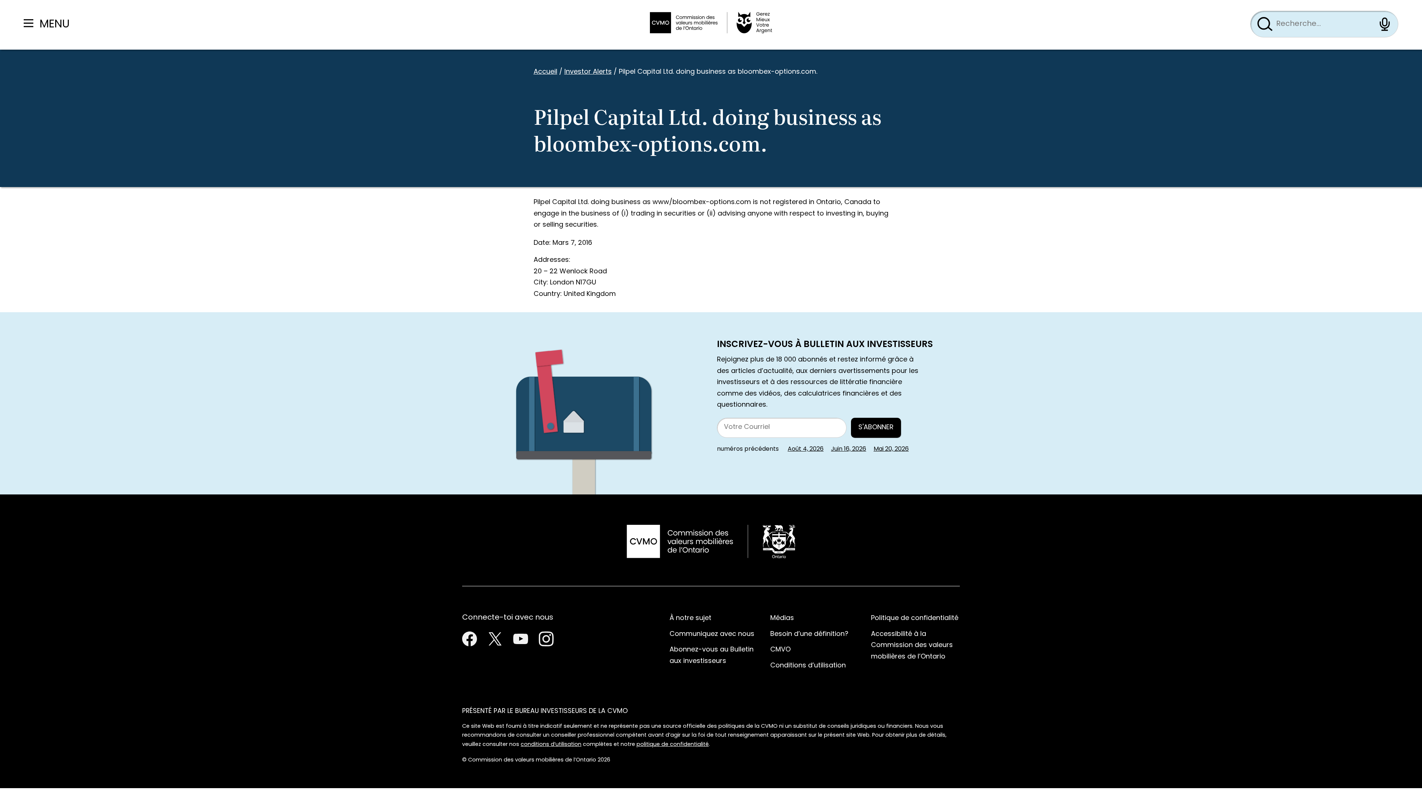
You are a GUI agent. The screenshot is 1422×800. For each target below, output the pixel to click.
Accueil (545, 72)
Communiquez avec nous (712, 634)
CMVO (780, 649)
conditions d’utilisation (551, 744)
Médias (782, 618)
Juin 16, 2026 (848, 449)
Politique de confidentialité (914, 618)
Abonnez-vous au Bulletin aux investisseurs (712, 655)
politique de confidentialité (673, 744)
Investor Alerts (588, 72)
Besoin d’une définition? (809, 634)
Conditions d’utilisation (808, 665)
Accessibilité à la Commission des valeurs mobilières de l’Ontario (912, 645)
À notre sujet (690, 618)
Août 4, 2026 (806, 449)
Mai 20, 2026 (891, 449)
